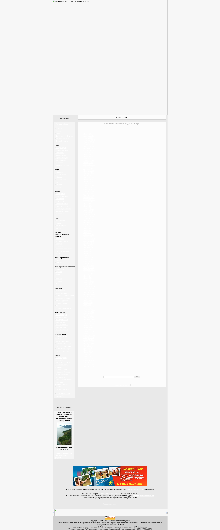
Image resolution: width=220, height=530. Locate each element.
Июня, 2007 (88, 352)
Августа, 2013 (88, 202)
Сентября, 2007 (89, 346)
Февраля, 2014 (89, 189)
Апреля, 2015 (88, 161)
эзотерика (59, 246)
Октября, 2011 (88, 247)
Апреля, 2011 (88, 257)
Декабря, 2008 (88, 315)
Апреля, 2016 (88, 136)
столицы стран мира (64, 346)
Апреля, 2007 (88, 356)
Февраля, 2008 (89, 336)
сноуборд (59, 163)
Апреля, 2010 (88, 282)
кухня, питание (62, 303)
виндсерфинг (61, 174)
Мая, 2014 (87, 183)
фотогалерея (60, 377)
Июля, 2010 (87, 276)
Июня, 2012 (88, 231)
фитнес (58, 228)
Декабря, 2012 (88, 218)
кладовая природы (63, 298)
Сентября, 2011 (89, 249)
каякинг (59, 182)
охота (58, 260)
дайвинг (59, 177)
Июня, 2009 (88, 303)
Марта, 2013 (88, 212)
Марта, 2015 (88, 163)
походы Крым (61, 148)
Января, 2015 (88, 167)
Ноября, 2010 (88, 268)
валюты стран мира (63, 343)
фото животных (62, 325)
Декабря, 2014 (88, 169)
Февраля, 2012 (89, 239)
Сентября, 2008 (89, 321)
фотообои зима (61, 317)
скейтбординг (61, 225)
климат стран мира (63, 351)
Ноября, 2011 (88, 245)
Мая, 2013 (87, 208)
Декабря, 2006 (88, 364)
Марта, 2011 (88, 259)
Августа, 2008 (88, 323)
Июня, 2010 (88, 278)
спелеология (60, 214)
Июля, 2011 (87, 251)
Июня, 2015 (88, 156)
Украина (59, 281)
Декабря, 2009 (88, 290)
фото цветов (60, 322)
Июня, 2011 (87, 253)
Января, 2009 (88, 313)
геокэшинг (60, 199)
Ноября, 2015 (88, 146)
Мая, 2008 (87, 329)
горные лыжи (61, 155)
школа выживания (63, 293)
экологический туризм (64, 249)
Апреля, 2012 (88, 235)
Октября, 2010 (89, 270)
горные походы (62, 158)
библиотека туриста (63, 308)
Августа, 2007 (88, 348)
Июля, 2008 (87, 325)
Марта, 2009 (88, 309)
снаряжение (60, 290)
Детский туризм (62, 141)
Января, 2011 (88, 264)
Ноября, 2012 (88, 220)
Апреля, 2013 (88, 210)
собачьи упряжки (62, 211)
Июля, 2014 (87, 179)
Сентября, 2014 (89, 175)
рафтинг (59, 185)
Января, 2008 (88, 338)
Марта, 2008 (88, 334)
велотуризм (60, 194)
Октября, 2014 (89, 173)
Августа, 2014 (88, 177)
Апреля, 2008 (88, 331)
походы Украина (62, 150)
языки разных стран (63, 349)
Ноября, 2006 (88, 366)
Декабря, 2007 (88, 340)
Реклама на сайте (110, 504)
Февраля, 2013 (89, 214)
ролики (58, 223)
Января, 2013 (88, 216)
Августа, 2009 (88, 299)
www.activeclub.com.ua (135, 489)
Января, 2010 (88, 288)
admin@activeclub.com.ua (143, 496)
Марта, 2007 (88, 358)
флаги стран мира (62, 341)
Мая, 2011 (87, 255)
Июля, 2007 (87, 350)
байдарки (59, 172)
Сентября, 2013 (89, 200)
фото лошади (61, 327)
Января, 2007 (88, 362)
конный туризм (62, 204)
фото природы (61, 315)
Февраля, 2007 (89, 360)
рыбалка (59, 263)
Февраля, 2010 (89, 286)
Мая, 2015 (87, 159)
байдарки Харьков (63, 362)
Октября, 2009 (89, 294)
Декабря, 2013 (88, 194)
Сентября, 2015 (89, 150)
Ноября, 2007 (88, 342)
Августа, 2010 (88, 274)
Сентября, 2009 (89, 296)
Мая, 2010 (87, 280)
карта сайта (60, 396)
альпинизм (60, 153)
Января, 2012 (88, 241)
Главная (59, 128)
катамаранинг (61, 179)
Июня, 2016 (88, 134)
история (59, 244)
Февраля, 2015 (89, 165)
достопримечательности (65, 379)
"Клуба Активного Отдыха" (110, 494)
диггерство (60, 201)
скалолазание (61, 160)
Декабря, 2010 (88, 266)
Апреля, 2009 (88, 307)
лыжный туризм (62, 206)
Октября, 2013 (89, 198)
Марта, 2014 (88, 187)
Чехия (58, 284)
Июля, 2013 (87, 204)
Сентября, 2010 (89, 272)
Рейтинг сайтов (62, 124)
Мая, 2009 (87, 305)
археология (60, 239)
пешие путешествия (63, 209)
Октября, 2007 (89, 344)
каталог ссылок (62, 369)
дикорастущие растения (65, 295)
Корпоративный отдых (65, 136)
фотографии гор (62, 320)
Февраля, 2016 (89, 140)
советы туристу (62, 300)
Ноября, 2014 (88, 171)
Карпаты (59, 272)
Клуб (58, 134)
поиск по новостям (63, 394)
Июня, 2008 (88, 327)
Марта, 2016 (88, 138)
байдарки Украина (63, 372)
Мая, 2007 (87, 354)
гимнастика (60, 220)
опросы (58, 386)
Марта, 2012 (88, 237)
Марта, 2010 (88, 284)
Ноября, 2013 (88, 196)
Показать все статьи (121, 385)
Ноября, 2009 (88, 292)
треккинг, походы (62, 165)
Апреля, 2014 (88, 185)
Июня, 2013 (88, 206)
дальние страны (62, 196)
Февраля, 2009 (89, 311)
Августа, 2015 (88, 152)
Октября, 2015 (89, 148)
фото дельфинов (62, 330)
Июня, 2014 (88, 181)
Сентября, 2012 (89, 224)
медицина (59, 306)
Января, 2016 (88, 142)
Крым (58, 274)
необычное (60, 269)
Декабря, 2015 (88, 144)
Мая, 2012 (87, 233)
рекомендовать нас (63, 389)
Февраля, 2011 (89, 261)
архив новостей (62, 374)
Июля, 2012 (87, 229)
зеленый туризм (62, 241)
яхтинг (58, 187)
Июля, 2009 (87, 301)
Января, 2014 (88, 191)
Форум (58, 131)
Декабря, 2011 (88, 243)
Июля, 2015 (87, 154)
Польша (59, 279)
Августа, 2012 (88, 226)
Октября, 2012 (89, 222)
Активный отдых (62, 139)
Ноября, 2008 (88, 317)
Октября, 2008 (89, 319)
